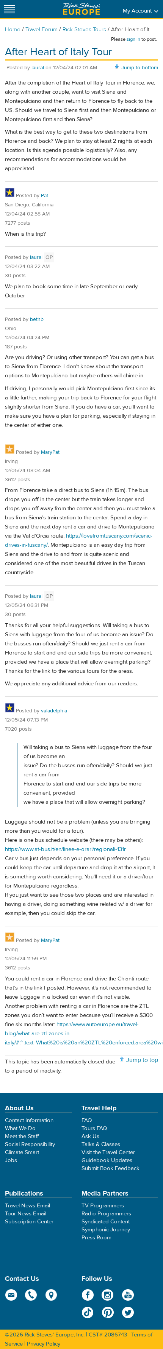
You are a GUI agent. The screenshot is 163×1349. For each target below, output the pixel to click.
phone (31, 1295)
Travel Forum (41, 29)
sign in (133, 39)
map (51, 1295)
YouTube (128, 1295)
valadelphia (54, 710)
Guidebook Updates (107, 1160)
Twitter (128, 1312)
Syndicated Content (106, 1221)
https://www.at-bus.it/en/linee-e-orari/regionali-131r (65, 849)
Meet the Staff (22, 1136)
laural (37, 67)
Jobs (11, 1160)
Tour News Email (25, 1213)
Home (12, 29)
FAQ (87, 1120)
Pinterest (108, 1312)
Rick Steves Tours (84, 29)
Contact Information (29, 1120)
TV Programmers (103, 1205)
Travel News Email (27, 1205)
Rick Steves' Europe (81, 9)
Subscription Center (29, 1221)
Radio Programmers (106, 1213)
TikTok (88, 1312)
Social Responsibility (30, 1144)
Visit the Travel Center (108, 1152)
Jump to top (142, 1060)
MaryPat (50, 452)
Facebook (88, 1295)
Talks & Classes (101, 1144)
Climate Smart (22, 1152)
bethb (37, 319)
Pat (44, 195)
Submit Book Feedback (110, 1168)
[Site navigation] (9, 9)
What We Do (20, 1128)
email (11, 1295)
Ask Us (90, 1136)
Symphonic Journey (106, 1229)
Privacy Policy (43, 1343)
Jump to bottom (139, 67)
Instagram (108, 1295)
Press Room (96, 1237)
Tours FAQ (94, 1128)
